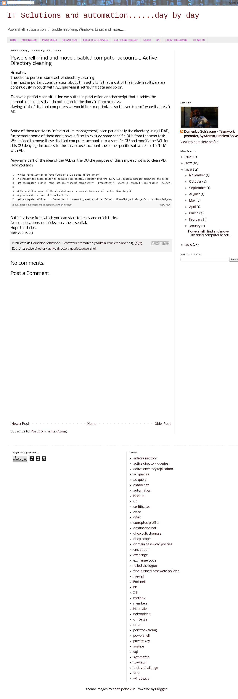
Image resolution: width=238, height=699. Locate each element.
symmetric (141, 657)
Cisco (147, 40)
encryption (141, 550)
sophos (138, 646)
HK (157, 40)
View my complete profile (199, 142)
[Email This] (153, 243)
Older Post (163, 424)
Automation (29, 40)
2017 (189, 163)
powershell (88, 248)
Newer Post (20, 424)
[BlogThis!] (157, 243)
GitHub (68, 204)
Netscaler (140, 609)
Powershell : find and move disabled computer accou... (210, 233)
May (192, 201)
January (195, 226)
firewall (138, 576)
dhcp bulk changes (147, 534)
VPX (136, 673)
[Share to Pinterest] (167, 243)
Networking (70, 40)
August (195, 194)
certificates (141, 507)
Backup (138, 496)
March (194, 213)
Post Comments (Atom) (49, 431)
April (193, 207)
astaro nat (141, 485)
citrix (137, 517)
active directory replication (153, 469)
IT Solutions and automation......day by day (103, 16)
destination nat (144, 528)
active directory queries (64, 248)
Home (13, 40)
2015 (189, 245)
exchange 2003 (144, 560)
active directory (36, 248)
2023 (189, 157)
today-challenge (145, 668)
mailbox (139, 598)
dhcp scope (142, 539)
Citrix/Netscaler (126, 40)
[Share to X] (160, 243)
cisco (137, 512)
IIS (135, 593)
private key (141, 641)
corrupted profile (145, 523)
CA (135, 501)
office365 (140, 619)
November (197, 175)
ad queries (141, 474)
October (195, 182)
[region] (91, 187)
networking (141, 614)
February (196, 220)
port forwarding (145, 630)
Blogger (161, 689)
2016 (189, 170)
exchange (140, 555)
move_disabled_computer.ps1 (29, 204)
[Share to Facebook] (164, 243)
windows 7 (141, 679)
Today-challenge (176, 40)
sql (135, 652)
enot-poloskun (124, 689)
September (198, 188)
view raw (165, 204)
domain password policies (152, 544)
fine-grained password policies (156, 571)
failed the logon (145, 566)
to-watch (140, 662)
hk (135, 587)
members (140, 603)
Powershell (49, 40)
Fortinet (139, 582)
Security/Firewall (95, 40)
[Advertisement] (91, 389)
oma (136, 625)
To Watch (199, 40)
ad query (140, 480)
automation (142, 491)
